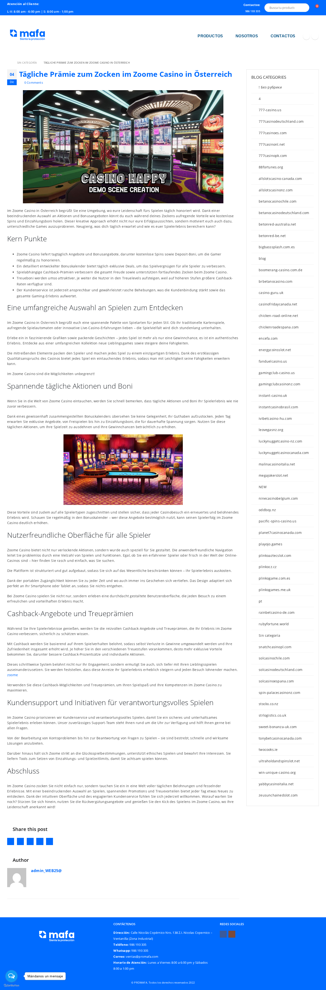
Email (49, 841)
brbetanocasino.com (275, 281)
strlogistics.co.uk (272, 715)
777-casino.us (270, 110)
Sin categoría (269, 635)
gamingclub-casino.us (277, 373)
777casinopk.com (273, 155)
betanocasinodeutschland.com (284, 212)
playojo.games (270, 544)
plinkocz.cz (268, 566)
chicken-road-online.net (278, 315)
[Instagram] (315, 36)
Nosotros (247, 36)
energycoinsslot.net (275, 350)
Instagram (231, 934)
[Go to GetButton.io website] (11, 985)
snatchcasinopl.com (275, 647)
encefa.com (268, 338)
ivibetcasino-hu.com (275, 418)
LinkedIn (30, 841)
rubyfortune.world (274, 624)
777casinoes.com (273, 133)
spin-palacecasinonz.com (279, 692)
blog (262, 258)
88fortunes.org (271, 167)
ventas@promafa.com (142, 957)
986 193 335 (139, 951)
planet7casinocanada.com (280, 532)
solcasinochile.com (274, 658)
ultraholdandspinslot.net (279, 761)
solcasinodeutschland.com (280, 669)
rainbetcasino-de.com (276, 612)
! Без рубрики (270, 87)
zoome (12, 675)
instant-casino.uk (273, 395)
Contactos (283, 36)
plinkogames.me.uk (274, 589)
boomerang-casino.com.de (280, 270)
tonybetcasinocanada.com (280, 738)
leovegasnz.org (271, 429)
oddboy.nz (267, 510)
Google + (39, 841)
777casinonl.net (272, 144)
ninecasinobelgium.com (278, 498)
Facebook (10, 841)
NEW (263, 487)
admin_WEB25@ (46, 870)
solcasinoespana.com (276, 681)
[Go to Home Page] (9, 63)
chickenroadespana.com (279, 327)
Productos (210, 36)
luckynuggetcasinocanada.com (284, 452)
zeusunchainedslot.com (278, 795)
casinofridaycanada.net (278, 304)
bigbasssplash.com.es (277, 247)
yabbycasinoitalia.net (276, 784)
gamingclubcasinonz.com (279, 384)
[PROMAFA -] (27, 36)
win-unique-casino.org (277, 772)
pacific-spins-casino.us (277, 521)
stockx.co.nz (268, 704)
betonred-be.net (272, 235)
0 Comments (33, 83)
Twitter (20, 841)
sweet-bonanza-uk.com (278, 727)
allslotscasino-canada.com (280, 178)
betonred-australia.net (277, 224)
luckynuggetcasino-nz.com (280, 441)
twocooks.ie (268, 749)
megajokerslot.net (273, 475)
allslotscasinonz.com (276, 190)
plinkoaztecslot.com (275, 555)
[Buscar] (303, 8)
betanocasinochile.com (277, 201)
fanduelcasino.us (273, 361)
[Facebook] (306, 36)
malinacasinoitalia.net (277, 464)
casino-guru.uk (271, 292)
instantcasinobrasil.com (278, 407)
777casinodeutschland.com (281, 121)
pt (260, 601)
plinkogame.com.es (274, 578)
